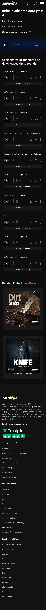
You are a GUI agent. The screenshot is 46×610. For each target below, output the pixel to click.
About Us (5, 490)
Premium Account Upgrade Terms (15, 453)
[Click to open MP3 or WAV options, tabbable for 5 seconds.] (31, 45)
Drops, (5, 21)
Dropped (21, 21)
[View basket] (35, 4)
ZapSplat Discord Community (13, 522)
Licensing (5, 449)
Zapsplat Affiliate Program (12, 532)
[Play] (5, 45)
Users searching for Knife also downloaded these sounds (21, 61)
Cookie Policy (7, 472)
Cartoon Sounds (8, 592)
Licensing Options (23, 84)
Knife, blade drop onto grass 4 (22, 13)
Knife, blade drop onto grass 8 (15, 236)
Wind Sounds (7, 596)
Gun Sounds (6, 554)
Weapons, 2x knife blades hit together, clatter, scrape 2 (25, 154)
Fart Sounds (6, 568)
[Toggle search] (27, 4)
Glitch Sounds (7, 587)
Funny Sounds (7, 549)
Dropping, (12, 21)
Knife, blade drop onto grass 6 (15, 195)
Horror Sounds (7, 577)
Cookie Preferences (9, 477)
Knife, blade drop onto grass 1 (15, 113)
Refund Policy (7, 458)
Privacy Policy (7, 467)
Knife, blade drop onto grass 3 (15, 71)
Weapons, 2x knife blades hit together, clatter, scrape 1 (25, 133)
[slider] (18, 44)
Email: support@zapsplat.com (14, 424)
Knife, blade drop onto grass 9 (15, 257)
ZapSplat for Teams (9, 508)
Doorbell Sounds (8, 559)
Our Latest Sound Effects (11, 545)
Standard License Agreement (14, 32)
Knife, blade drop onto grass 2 (15, 92)
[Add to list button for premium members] (37, 45)
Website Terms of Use (10, 463)
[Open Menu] (42, 3)
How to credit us (8, 504)
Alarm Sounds (7, 582)
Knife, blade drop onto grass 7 (15, 216)
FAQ (3, 499)
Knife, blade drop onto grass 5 (15, 174)
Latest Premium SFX (9, 513)
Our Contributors (8, 518)
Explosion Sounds (8, 563)
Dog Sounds (6, 573)
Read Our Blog (7, 527)
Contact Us (6, 494)
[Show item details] (42, 45)
